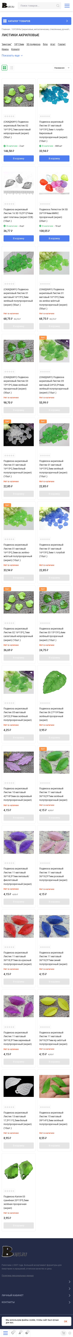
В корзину (18, 158)
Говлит (62, 44)
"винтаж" (7, 44)
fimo (45, 44)
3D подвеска (33, 44)
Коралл (15, 49)
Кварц (5, 49)
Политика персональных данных (18, 1275)
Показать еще (11, 55)
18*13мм (19, 44)
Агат (52, 44)
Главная (6, 29)
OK (65, 1321)
